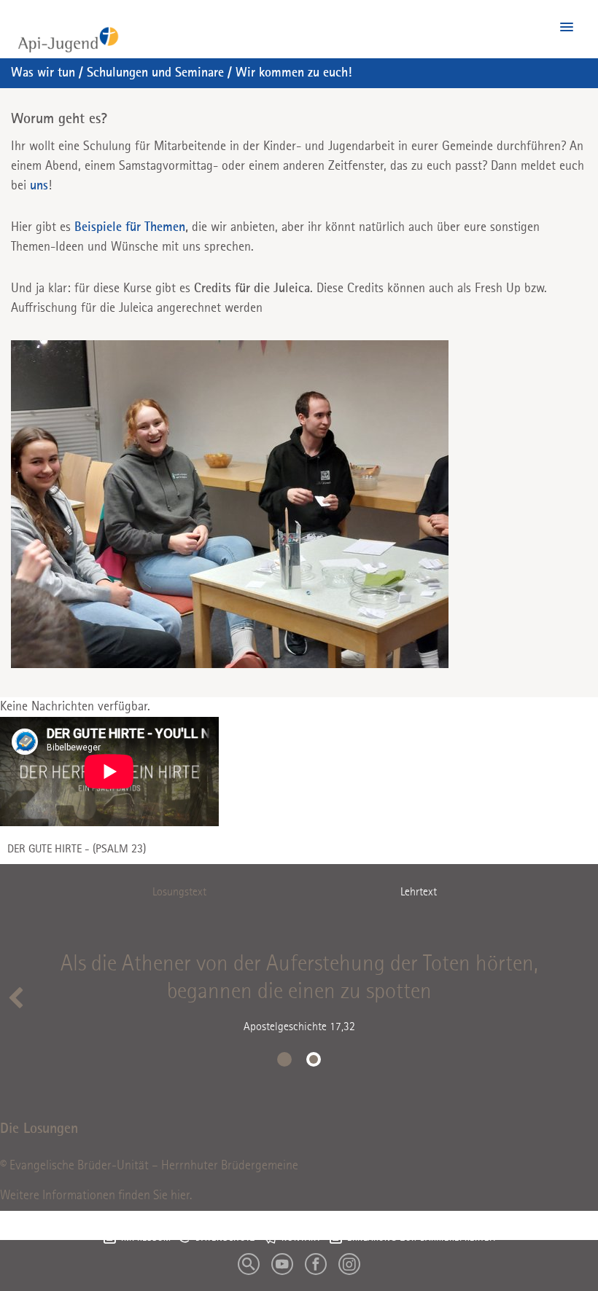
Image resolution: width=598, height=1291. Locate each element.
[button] (566, 27)
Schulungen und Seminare (155, 72)
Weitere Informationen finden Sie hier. (96, 1195)
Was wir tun (43, 72)
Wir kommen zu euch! (294, 72)
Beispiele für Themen (129, 227)
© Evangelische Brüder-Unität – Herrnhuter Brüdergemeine (149, 1165)
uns (39, 185)
